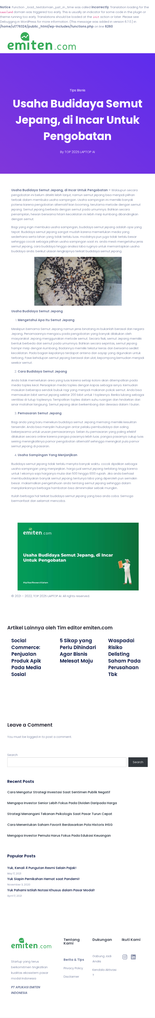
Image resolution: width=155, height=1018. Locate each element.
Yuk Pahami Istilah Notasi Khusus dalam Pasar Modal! (51, 890)
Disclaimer (71, 976)
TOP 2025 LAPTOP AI (80, 152)
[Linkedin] (133, 957)
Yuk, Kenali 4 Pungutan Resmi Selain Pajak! (41, 868)
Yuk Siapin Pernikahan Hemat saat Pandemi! (43, 879)
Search (12, 755)
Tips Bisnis (77, 90)
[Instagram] (125, 957)
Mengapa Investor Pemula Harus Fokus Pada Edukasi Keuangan (59, 835)
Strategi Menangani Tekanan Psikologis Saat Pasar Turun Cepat (59, 814)
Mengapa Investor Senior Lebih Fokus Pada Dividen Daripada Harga (62, 803)
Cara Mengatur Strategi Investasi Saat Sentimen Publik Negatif (58, 792)
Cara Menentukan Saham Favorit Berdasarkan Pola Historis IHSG (60, 824)
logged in (34, 737)
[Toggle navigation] (145, 41)
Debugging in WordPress (18, 21)
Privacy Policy (73, 968)
